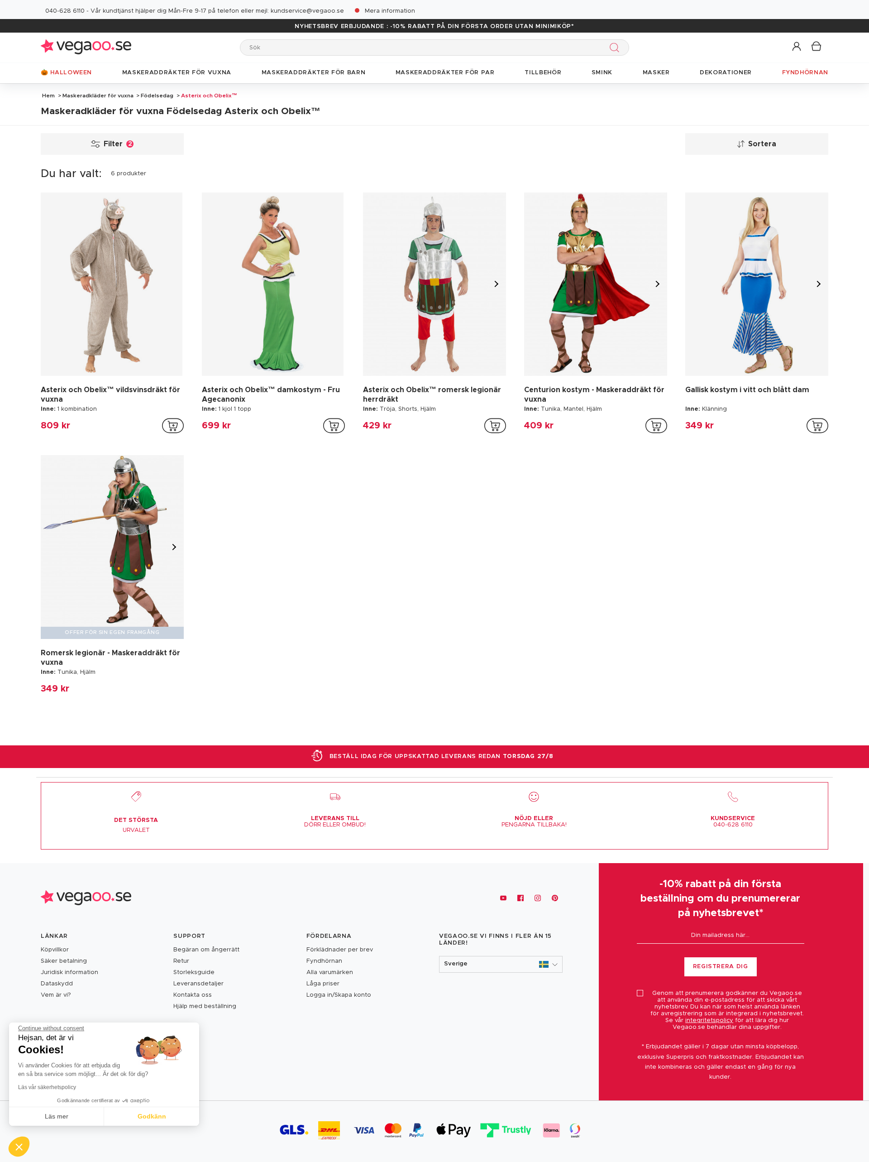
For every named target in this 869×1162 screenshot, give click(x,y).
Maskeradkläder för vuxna (98, 95)
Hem (48, 95)
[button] (797, 46)
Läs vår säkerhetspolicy (47, 1087)
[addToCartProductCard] (173, 425)
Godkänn (152, 1116)
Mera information (390, 11)
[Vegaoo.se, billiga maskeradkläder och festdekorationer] (86, 47)
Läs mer (56, 1116)
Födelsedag (157, 95)
